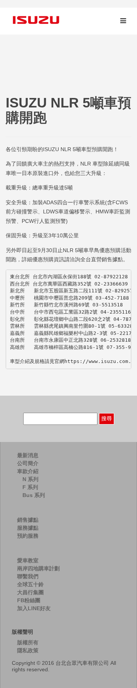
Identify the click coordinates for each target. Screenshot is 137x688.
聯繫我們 (27, 576)
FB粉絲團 (28, 600)
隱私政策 (27, 650)
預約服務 (27, 536)
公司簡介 (27, 463)
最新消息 (27, 455)
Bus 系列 (33, 495)
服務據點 (27, 528)
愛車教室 (27, 560)
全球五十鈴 (30, 584)
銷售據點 (27, 520)
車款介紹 (27, 471)
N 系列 (30, 479)
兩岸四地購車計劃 (38, 568)
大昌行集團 (30, 592)
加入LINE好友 (34, 608)
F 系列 (30, 487)
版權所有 (27, 642)
